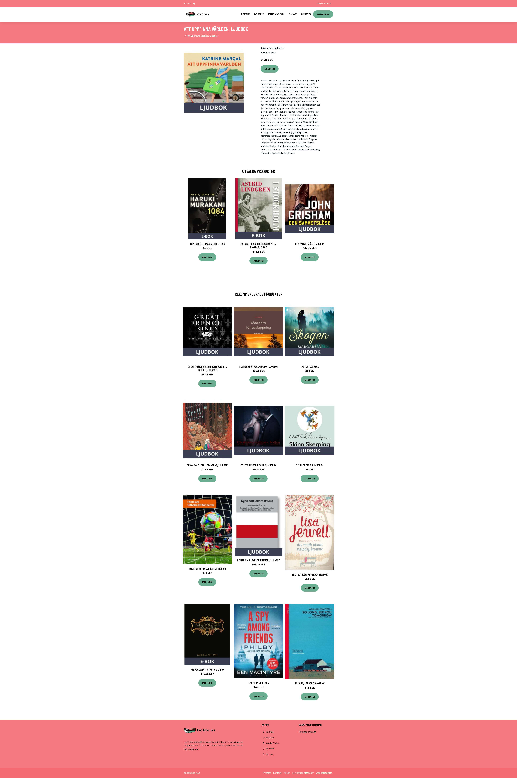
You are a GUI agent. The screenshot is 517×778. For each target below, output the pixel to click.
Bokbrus (259, 14)
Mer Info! (269, 68)
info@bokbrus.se (324, 3)
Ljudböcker (279, 48)
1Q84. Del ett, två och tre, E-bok (207, 243)
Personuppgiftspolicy (303, 772)
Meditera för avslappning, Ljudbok (258, 366)
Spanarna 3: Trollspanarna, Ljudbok (207, 465)
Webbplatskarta (324, 772)
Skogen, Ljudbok (310, 366)
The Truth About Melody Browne (310, 574)
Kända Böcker (276, 14)
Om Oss (293, 14)
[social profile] (194, 3)
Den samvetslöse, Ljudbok (309, 243)
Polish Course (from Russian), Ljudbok (258, 560)
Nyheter (306, 14)
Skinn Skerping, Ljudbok (309, 465)
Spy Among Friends (258, 682)
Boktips (245, 14)
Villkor (286, 772)
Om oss (269, 754)
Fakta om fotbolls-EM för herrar (207, 568)
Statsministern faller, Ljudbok (258, 465)
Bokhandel (323, 14)
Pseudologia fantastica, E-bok (207, 669)
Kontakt (277, 772)
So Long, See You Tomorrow (310, 683)
